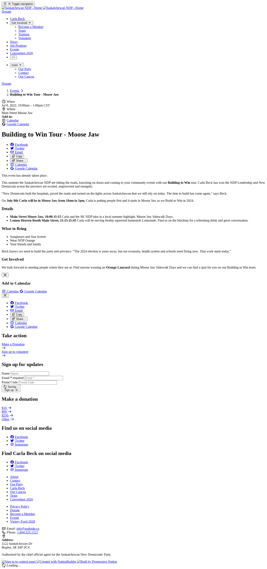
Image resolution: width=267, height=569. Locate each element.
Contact (15, 480)
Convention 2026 (21, 499)
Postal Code (10, 382)
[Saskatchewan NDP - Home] (42, 8)
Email (13, 378)
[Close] (5, 275)
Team (13, 495)
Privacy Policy (19, 506)
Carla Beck (17, 488)
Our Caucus (18, 492)
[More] (13, 57)
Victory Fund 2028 (22, 521)
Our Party (16, 484)
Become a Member (22, 514)
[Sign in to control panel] (19, 561)
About (14, 477)
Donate (15, 510)
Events (15, 91)
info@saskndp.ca (27, 528)
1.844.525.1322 (27, 532)
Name (6, 373)
